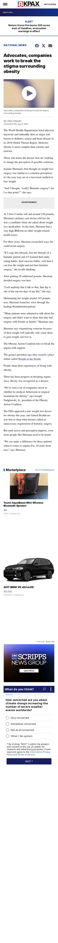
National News (15, 45)
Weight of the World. (29, 358)
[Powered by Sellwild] (50, 642)
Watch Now (49, 4)
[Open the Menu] (5, 4)
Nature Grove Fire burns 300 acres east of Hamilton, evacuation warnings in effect (29, 28)
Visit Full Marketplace (44, 470)
